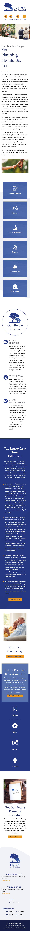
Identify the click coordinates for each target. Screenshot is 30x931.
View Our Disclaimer (11, 925)
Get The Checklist (15, 837)
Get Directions (6, 881)
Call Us (5, 19)
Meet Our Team (15, 600)
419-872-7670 (15, 902)
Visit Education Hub (15, 696)
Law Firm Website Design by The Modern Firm (15, 928)
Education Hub (17, 19)
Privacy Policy (20, 925)
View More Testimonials (15, 656)
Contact (11, 19)
